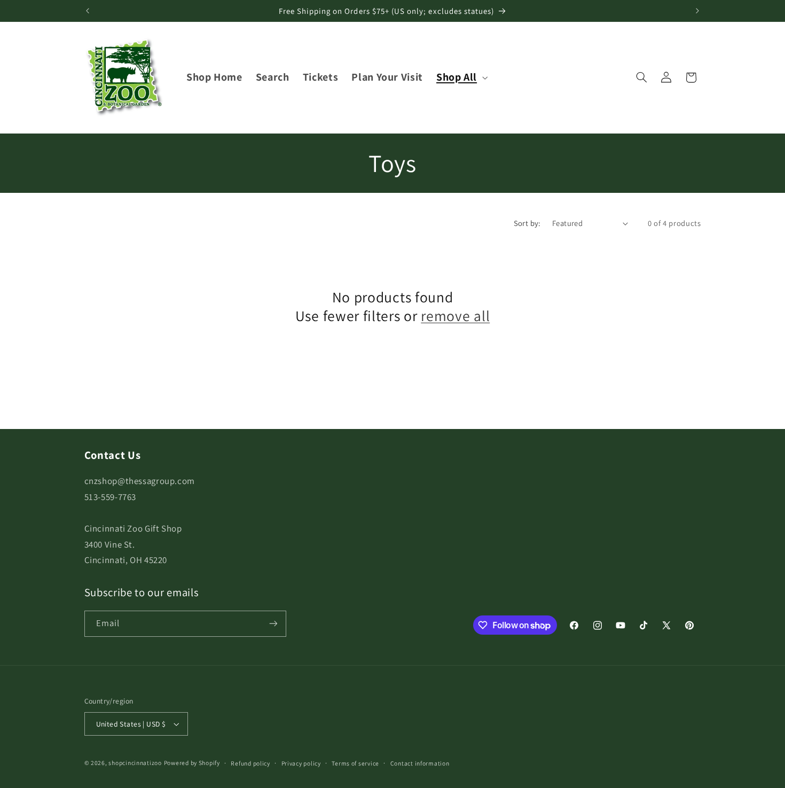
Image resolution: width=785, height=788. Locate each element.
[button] (460, 77)
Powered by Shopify (192, 763)
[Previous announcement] (87, 10)
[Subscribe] (273, 624)
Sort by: (527, 223)
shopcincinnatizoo (135, 763)
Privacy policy (301, 763)
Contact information (420, 763)
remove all (455, 316)
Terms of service (355, 763)
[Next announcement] (697, 10)
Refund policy (250, 763)
